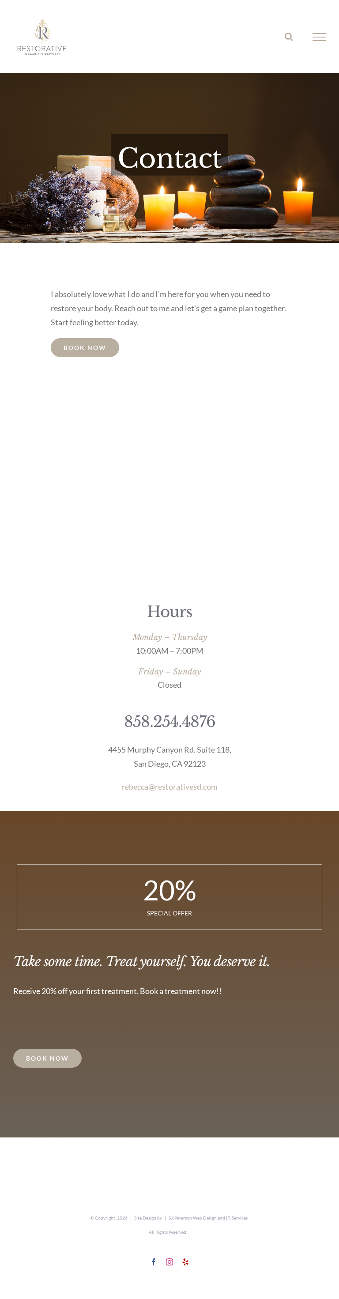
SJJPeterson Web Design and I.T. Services (208, 1217)
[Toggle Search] (289, 36)
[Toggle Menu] (319, 37)
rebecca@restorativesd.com (170, 786)
